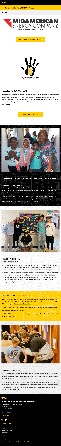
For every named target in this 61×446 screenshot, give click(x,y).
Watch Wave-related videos (22, 304)
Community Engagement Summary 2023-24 (29, 40)
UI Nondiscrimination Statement (16, 441)
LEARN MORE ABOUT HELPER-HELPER (29, 114)
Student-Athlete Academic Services (17, 8)
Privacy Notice (4, 441)
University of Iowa (6, 430)
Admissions (4, 432)
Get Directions (5, 416)
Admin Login (7, 424)
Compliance (4, 435)
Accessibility (27, 441)
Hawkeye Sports (6, 428)
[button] (58, 2)
